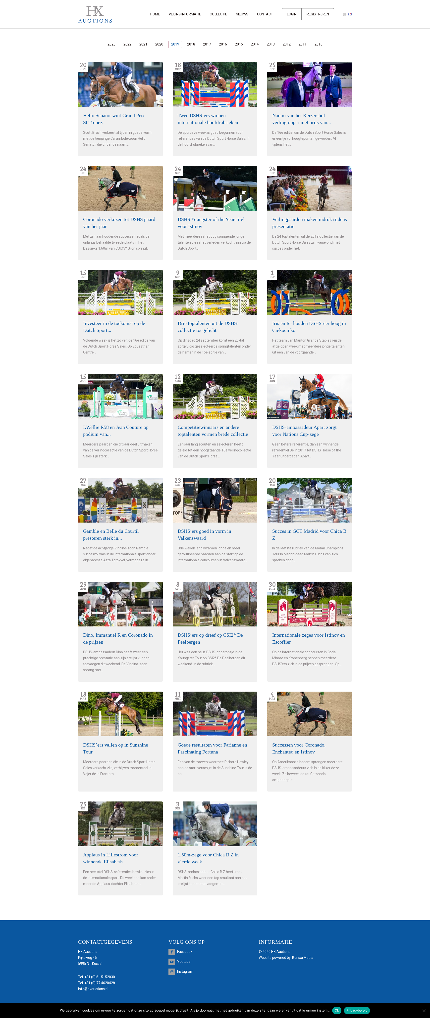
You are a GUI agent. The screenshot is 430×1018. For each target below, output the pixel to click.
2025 (111, 44)
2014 (255, 44)
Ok (337, 1010)
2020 (159, 44)
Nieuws (242, 14)
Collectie (218, 14)
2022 (127, 44)
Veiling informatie (185, 14)
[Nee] (423, 1010)
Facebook (184, 952)
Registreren (318, 14)
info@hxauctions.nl (93, 989)
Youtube (184, 962)
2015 (239, 44)
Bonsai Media (302, 958)
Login (291, 14)
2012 (287, 44)
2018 (191, 44)
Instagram (185, 972)
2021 (143, 44)
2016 (223, 44)
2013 (271, 44)
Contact (265, 14)
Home (155, 14)
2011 (303, 44)
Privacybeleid (357, 1010)
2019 (175, 44)
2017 (207, 44)
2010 (318, 44)
